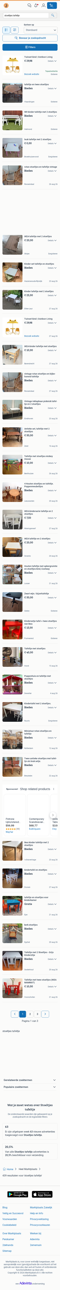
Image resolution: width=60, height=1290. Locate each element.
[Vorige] (15, 1014)
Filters (31, 47)
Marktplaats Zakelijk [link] (41, 1207)
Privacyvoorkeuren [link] (40, 1225)
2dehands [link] (7, 1245)
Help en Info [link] (36, 1213)
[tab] (6, 30)
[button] (36, 5)
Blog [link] (4, 1207)
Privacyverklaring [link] (39, 1219)
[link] (6, 5)
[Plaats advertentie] (52, 5)
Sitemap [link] (7, 1250)
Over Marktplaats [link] (11, 1233)
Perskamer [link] (8, 1239)
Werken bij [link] (35, 1233)
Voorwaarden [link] (9, 1219)
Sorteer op (29, 24)
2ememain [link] (36, 1245)
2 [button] (30, 1014)
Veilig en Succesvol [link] (12, 1213)
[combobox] (26, 15)
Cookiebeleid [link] (9, 1225)
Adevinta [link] (35, 1239)
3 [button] (37, 1014)
